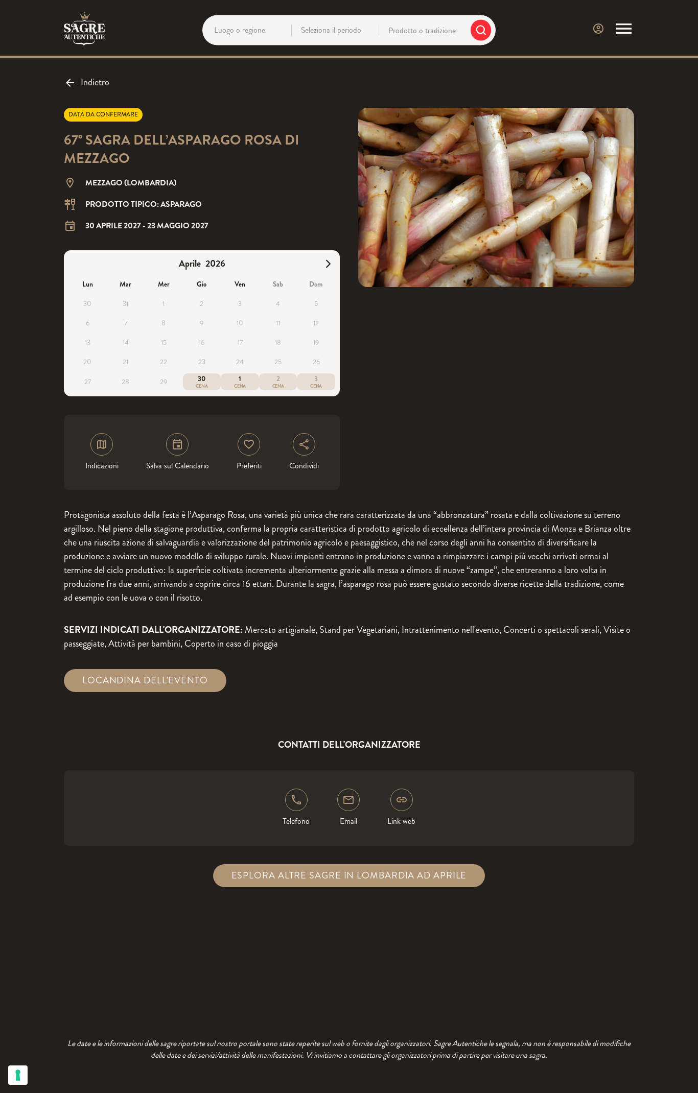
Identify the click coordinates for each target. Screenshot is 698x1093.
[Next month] (328, 264)
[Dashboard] (598, 28)
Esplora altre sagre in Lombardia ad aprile (349, 875)
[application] (202, 323)
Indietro (95, 82)
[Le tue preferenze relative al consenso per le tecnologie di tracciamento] (18, 1075)
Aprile (190, 263)
